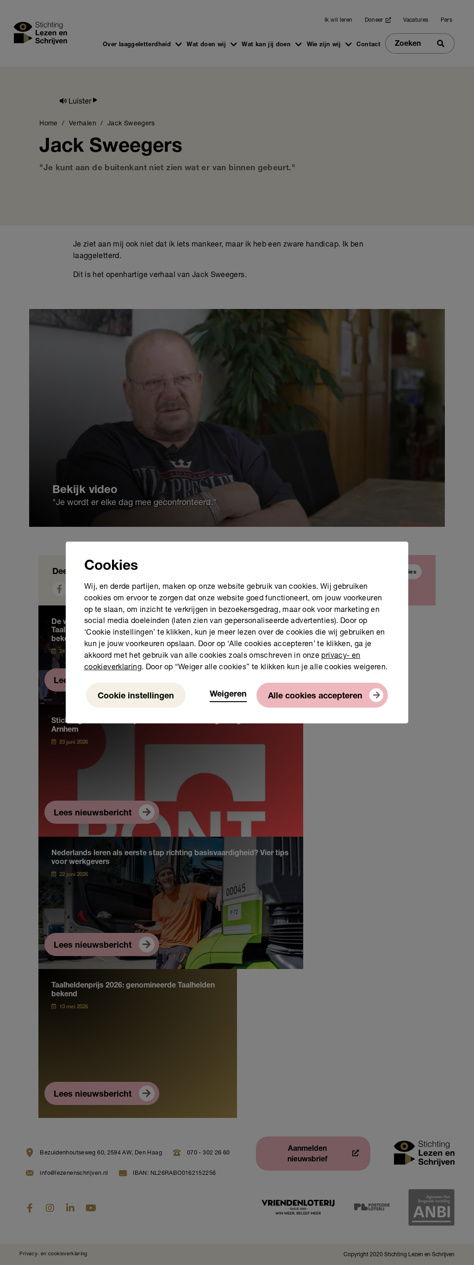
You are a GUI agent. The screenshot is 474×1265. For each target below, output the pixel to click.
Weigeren (228, 695)
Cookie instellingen (136, 696)
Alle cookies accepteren (315, 696)
